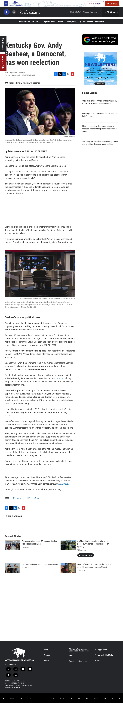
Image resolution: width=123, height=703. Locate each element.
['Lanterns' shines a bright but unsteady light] (12, 568)
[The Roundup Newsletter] (100, 68)
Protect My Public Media (104, 655)
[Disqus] (61, 608)
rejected (60, 378)
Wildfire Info (3, 62)
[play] (7, 12)
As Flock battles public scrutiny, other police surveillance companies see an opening (93, 544)
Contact (47, 655)
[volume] (14, 12)
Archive (98, 660)
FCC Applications (101, 649)
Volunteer (96, 3)
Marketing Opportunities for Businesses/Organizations (79, 650)
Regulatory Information (78, 661)
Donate (113, 3)
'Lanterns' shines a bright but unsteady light (40, 564)
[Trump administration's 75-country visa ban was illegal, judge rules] (12, 545)
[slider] (17, 12)
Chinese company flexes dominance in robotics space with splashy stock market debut (99, 129)
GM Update (3, 44)
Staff (71, 656)
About (46, 649)
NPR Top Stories (35, 498)
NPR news (17, 498)
